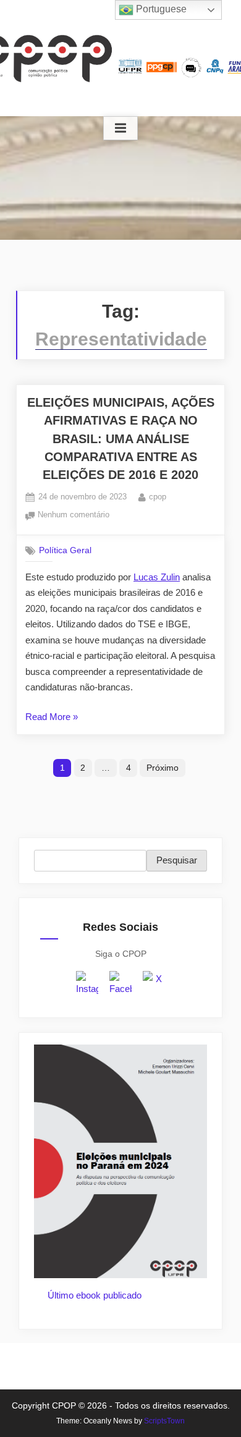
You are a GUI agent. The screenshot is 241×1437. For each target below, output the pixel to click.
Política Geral (65, 550)
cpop (157, 496)
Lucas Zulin (156, 577)
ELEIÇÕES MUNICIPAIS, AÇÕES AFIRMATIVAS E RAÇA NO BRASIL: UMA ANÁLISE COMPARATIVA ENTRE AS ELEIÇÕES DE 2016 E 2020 (120, 438)
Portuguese (160, 9)
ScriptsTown (164, 1421)
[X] (154, 984)
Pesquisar (176, 860)
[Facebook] (120, 984)
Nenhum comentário (73, 515)
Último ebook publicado (95, 1295)
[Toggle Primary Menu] (120, 128)
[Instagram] (87, 984)
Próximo (162, 768)
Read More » (51, 718)
